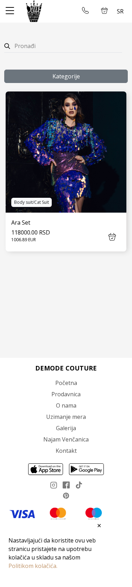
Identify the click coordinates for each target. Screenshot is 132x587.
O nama (66, 405)
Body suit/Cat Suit (31, 202)
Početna (66, 383)
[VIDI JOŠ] (66, 152)
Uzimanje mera (66, 417)
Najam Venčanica (66, 439)
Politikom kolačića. (32, 566)
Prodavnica (66, 394)
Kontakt (66, 451)
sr (120, 11)
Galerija (66, 428)
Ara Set (20, 222)
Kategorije (66, 76)
